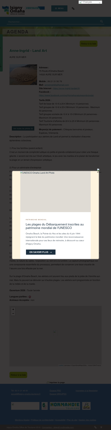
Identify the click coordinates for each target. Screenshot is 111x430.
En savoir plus (41, 252)
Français (87, 2)
